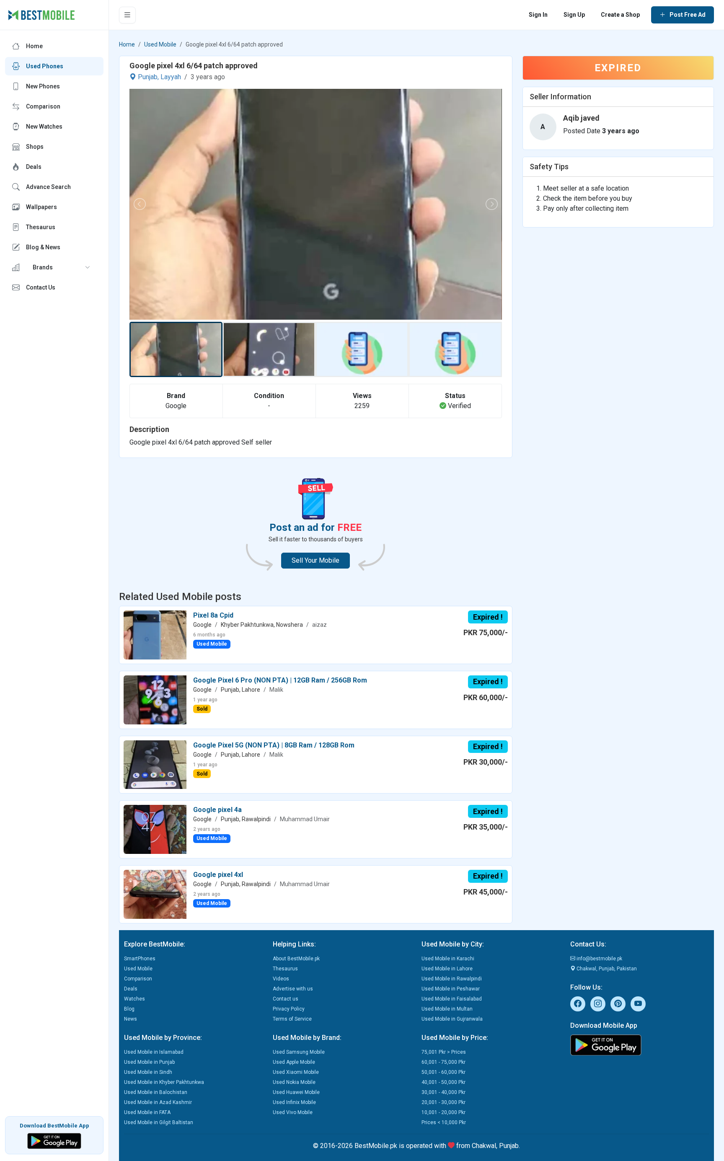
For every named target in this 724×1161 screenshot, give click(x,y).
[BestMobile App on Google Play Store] (54, 1140)
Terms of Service (292, 1019)
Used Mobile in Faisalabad (451, 999)
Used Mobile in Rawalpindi (451, 979)
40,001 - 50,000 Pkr (443, 1082)
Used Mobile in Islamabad (154, 1052)
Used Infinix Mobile (294, 1102)
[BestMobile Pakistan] (41, 15)
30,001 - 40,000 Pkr (443, 1092)
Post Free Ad (688, 14)
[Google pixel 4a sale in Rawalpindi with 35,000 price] (155, 829)
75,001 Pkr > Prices (443, 1052)
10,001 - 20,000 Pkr (443, 1112)
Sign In (538, 14)
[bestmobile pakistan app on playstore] (639, 1044)
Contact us (285, 999)
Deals (130, 989)
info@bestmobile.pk (598, 959)
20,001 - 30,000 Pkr (443, 1102)
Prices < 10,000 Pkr (443, 1122)
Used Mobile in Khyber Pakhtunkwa (164, 1082)
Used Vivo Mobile (293, 1112)
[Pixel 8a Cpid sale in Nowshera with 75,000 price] (155, 635)
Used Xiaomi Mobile (296, 1072)
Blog (129, 1009)
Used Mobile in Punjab (149, 1062)
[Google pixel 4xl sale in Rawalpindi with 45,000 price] (155, 894)
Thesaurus (285, 969)
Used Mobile (160, 44)
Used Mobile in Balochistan (155, 1092)
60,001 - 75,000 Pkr (443, 1062)
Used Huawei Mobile (296, 1092)
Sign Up (574, 14)
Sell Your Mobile (315, 560)
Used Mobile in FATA (147, 1112)
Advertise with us (293, 989)
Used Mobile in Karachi (447, 959)
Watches (134, 999)
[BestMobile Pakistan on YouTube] (638, 1003)
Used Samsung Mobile (299, 1052)
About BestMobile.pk (296, 959)
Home (127, 44)
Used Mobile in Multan (447, 1009)
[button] (54, 267)
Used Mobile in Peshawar (450, 989)
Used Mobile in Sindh (148, 1072)
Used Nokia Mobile (294, 1082)
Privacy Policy (289, 1009)
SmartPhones (139, 959)
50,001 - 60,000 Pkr (443, 1072)
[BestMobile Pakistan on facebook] (577, 1003)
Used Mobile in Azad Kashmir (158, 1102)
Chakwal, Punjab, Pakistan (606, 969)
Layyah (170, 77)
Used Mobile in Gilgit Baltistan (158, 1122)
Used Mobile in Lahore (447, 969)
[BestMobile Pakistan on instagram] (597, 1003)
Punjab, (148, 77)
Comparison (138, 979)
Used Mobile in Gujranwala (452, 1019)
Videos (281, 979)
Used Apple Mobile (294, 1062)
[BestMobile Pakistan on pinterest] (618, 1003)
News (130, 1019)
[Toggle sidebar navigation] (127, 15)
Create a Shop (620, 14)
